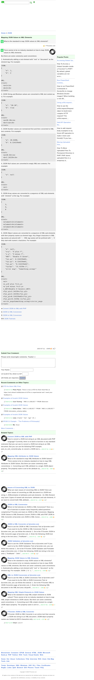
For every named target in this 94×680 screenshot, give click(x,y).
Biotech (20, 667)
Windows (23, 665)
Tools (25, 655)
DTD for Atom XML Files (12, 386)
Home (3, 33)
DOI (25, 667)
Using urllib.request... (65, 102)
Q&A (14, 667)
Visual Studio (33, 655)
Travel (37, 667)
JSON (10, 33)
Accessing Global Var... (65, 60)
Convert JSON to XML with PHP (14, 308)
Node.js (4, 655)
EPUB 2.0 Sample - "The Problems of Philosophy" (21, 421)
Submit (22, 378)
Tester (3, 665)
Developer (11, 665)
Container (15, 652)
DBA (17, 665)
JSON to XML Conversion (12, 312)
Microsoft (46, 652)
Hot (8, 659)
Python (15, 655)
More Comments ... (8, 428)
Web (41, 655)
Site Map (50, 659)
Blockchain (5, 652)
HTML (34, 652)
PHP (9, 655)
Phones (31, 667)
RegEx (3, 667)
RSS (20, 655)
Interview (33, 659)
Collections (20, 659)
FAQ (27, 659)
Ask (7, 661)
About (12, 659)
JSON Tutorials (9, 318)
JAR (30, 665)
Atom (44, 659)
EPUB (22, 652)
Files (38, 665)
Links (9, 667)
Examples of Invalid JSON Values (15, 398)
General (28, 652)
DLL (34, 665)
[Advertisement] (28, 18)
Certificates (45, 665)
